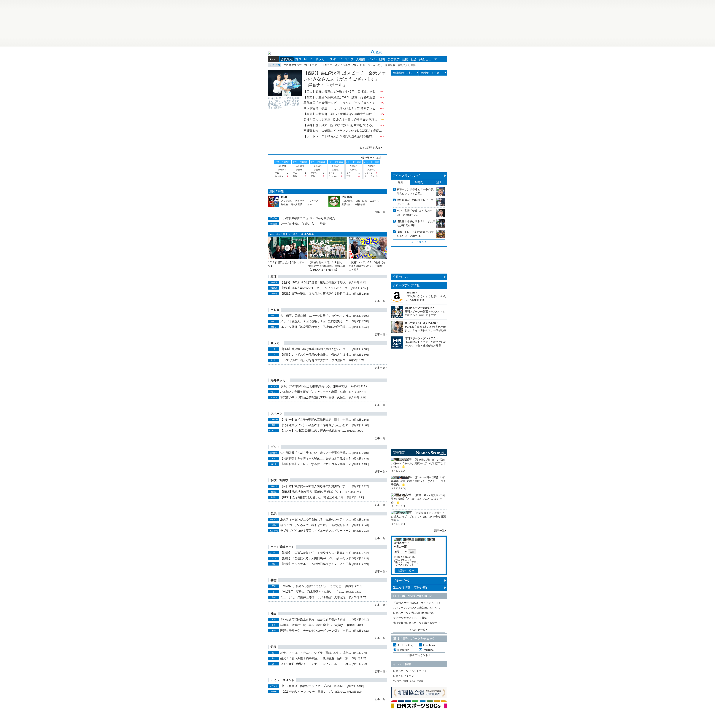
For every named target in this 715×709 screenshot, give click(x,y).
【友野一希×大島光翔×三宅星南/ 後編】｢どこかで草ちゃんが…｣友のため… (418, 499)
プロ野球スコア (292, 65)
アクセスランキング (406, 175)
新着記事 (399, 452)
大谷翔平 (299, 201)
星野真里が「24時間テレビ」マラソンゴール (416, 202)
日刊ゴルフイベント (405, 675)
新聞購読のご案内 (403, 72)
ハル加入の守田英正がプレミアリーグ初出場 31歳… (314, 391)
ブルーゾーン (402, 580)
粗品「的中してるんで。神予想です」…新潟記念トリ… (315, 525)
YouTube (428, 649)
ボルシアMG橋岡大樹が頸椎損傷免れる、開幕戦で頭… (315, 386)
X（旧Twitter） (406, 644)
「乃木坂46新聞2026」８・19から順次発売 (307, 218)
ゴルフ (348, 59)
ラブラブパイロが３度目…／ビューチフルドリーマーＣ (315, 530)
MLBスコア (310, 65)
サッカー (321, 59)
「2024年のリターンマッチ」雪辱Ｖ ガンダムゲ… (313, 691)
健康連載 (390, 65)
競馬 (382, 59)
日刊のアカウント (417, 655)
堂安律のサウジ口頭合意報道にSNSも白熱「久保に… (314, 397)
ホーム (274, 59)
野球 (298, 59)
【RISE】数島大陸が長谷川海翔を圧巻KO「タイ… (312, 491)
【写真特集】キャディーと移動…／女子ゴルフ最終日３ (315, 458)
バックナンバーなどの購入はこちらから (416, 607)
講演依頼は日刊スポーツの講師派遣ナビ (416, 622)
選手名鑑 (345, 204)
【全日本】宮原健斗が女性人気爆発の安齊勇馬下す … (315, 486)
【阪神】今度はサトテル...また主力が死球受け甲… (416, 223)
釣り (380, 65)
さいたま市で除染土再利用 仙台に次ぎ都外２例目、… (315, 619)
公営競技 (394, 59)
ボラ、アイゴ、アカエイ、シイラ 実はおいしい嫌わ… (315, 652)
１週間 (437, 182)
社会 (414, 59)
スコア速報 (286, 201)
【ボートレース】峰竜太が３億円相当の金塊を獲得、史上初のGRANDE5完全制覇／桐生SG (341, 136)
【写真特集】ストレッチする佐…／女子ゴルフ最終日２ (315, 464)
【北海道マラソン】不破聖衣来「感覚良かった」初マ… (315, 425)
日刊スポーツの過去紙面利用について (415, 612)
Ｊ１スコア (325, 65)
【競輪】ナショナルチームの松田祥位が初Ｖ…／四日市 (315, 564)
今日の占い (400, 276)
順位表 (284, 204)
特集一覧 (380, 211)
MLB (284, 196)
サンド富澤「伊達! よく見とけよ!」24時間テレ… (414, 212)
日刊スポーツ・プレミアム (420, 338)
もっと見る (417, 242)
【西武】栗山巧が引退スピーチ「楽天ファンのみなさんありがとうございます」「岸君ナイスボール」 (345, 79)
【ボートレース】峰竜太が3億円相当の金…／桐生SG (416, 233)
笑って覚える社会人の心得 (420, 323)
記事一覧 (380, 301)
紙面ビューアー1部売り (418, 307)
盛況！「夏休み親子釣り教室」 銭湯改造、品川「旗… (315, 658)
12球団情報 (359, 204)
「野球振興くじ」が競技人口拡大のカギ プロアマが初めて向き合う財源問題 (418, 516)
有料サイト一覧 (430, 72)
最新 (400, 182)
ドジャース (312, 201)
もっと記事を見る (370, 147)
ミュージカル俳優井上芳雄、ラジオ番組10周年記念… (314, 597)
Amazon (410, 292)
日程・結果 (361, 201)
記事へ (279, 107)
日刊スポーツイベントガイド (410, 670)
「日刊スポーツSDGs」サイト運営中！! (416, 602)
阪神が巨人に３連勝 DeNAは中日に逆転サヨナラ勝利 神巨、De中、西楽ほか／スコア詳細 (341, 119)
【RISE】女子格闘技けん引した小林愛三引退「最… (313, 497)
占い (355, 65)
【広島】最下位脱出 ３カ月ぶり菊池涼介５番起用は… (315, 293)
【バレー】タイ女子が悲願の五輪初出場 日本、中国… (315, 419)
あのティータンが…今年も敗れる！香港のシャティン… (315, 519)
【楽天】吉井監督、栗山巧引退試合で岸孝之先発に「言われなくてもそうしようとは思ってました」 (341, 114)
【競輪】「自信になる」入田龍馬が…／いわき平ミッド (315, 558)
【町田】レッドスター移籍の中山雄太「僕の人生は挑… (315, 354)
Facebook (429, 644)
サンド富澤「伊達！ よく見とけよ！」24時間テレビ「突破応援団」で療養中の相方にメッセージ (341, 108)
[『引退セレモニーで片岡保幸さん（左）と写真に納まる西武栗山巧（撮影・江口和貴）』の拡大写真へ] (285, 83)
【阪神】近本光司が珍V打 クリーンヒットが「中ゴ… (315, 288)
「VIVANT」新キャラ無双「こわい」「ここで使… (312, 586)
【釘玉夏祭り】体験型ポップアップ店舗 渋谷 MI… (313, 686)
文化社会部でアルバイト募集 (410, 617)
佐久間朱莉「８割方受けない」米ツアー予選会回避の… (315, 452)
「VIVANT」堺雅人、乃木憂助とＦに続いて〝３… (312, 591)
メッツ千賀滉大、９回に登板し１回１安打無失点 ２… (315, 321)
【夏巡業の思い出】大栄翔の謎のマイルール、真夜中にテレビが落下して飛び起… (418, 463)
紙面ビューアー (429, 59)
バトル (372, 59)
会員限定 (287, 59)
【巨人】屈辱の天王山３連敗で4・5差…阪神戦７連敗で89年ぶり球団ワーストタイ (341, 91)
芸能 (405, 59)
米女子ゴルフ (342, 65)
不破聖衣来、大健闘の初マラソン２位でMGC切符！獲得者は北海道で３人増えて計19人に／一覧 (344, 130)
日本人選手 (296, 204)
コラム (371, 65)
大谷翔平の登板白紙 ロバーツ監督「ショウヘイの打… (315, 315)
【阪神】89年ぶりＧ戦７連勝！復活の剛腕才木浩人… (314, 282)
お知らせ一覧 (417, 629)
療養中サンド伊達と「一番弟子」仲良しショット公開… (416, 191)
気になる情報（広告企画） (411, 587)
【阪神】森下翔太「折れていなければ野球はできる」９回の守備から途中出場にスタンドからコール (341, 125)
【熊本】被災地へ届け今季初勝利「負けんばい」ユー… (315, 349)
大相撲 (360, 59)
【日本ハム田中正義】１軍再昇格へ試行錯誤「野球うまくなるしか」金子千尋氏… (418, 481)
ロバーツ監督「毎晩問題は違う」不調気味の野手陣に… (315, 326)
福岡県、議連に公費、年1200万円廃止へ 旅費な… (313, 625)
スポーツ (336, 59)
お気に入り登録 (407, 65)
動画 (362, 65)
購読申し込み (406, 570)
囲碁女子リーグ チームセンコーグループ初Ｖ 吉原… (315, 630)
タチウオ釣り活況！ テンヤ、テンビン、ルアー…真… (315, 663)
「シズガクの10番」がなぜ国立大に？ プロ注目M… (314, 360)
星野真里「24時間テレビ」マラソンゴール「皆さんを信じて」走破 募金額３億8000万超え (341, 102)
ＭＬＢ (308, 59)
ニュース (309, 204)
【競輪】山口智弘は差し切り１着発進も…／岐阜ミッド (315, 552)
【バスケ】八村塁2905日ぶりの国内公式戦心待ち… (313, 430)
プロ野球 (346, 196)
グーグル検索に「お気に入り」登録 (302, 223)
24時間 (419, 182)
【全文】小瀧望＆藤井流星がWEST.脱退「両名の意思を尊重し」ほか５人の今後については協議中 (341, 97)
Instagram (403, 649)
